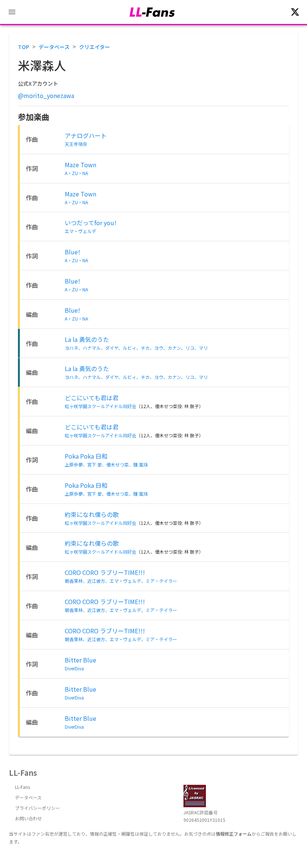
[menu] (11, 11)
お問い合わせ (28, 818)
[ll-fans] (152, 12)
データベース (54, 46)
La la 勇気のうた (87, 339)
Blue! (72, 251)
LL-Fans (22, 787)
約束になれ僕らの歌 (92, 514)
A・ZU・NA (76, 173)
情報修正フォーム (234, 833)
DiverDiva (74, 668)
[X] (295, 11)
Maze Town (80, 164)
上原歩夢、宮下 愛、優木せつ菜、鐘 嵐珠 (106, 464)
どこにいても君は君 (91, 397)
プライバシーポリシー (37, 808)
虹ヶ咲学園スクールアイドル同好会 (100, 406)
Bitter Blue (80, 659)
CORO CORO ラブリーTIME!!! (105, 572)
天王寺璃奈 (76, 144)
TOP (23, 46)
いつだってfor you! (90, 222)
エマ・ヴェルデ (80, 231)
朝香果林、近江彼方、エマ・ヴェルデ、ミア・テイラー (121, 581)
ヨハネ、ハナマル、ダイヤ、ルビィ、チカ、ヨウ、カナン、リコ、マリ (136, 348)
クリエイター (94, 46)
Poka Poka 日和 (86, 456)
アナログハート (86, 135)
